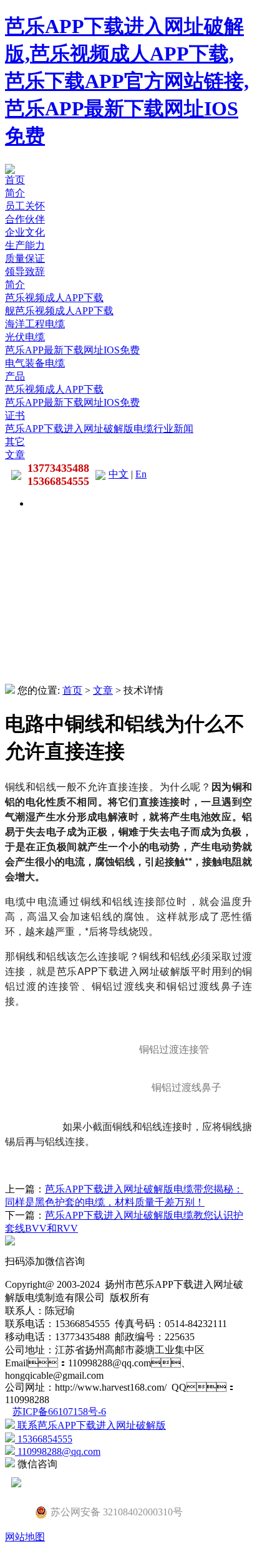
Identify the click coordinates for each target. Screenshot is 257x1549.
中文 (118, 474)
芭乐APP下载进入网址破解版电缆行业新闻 (99, 428)
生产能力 (25, 245)
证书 (15, 415)
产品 (15, 376)
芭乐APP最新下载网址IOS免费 (72, 350)
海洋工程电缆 (35, 324)
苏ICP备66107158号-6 (59, 1411)
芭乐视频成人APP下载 (54, 297)
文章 (15, 454)
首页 (15, 180)
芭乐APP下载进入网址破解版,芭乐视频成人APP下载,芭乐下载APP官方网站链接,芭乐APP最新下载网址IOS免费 (127, 81)
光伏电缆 (25, 337)
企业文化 (25, 232)
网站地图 (25, 1537)
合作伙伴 (25, 219)
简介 (15, 193)
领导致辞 (25, 271)
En (141, 474)
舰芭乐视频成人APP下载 (59, 310)
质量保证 (25, 258)
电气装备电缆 (35, 363)
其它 (15, 441)
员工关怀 (25, 206)
